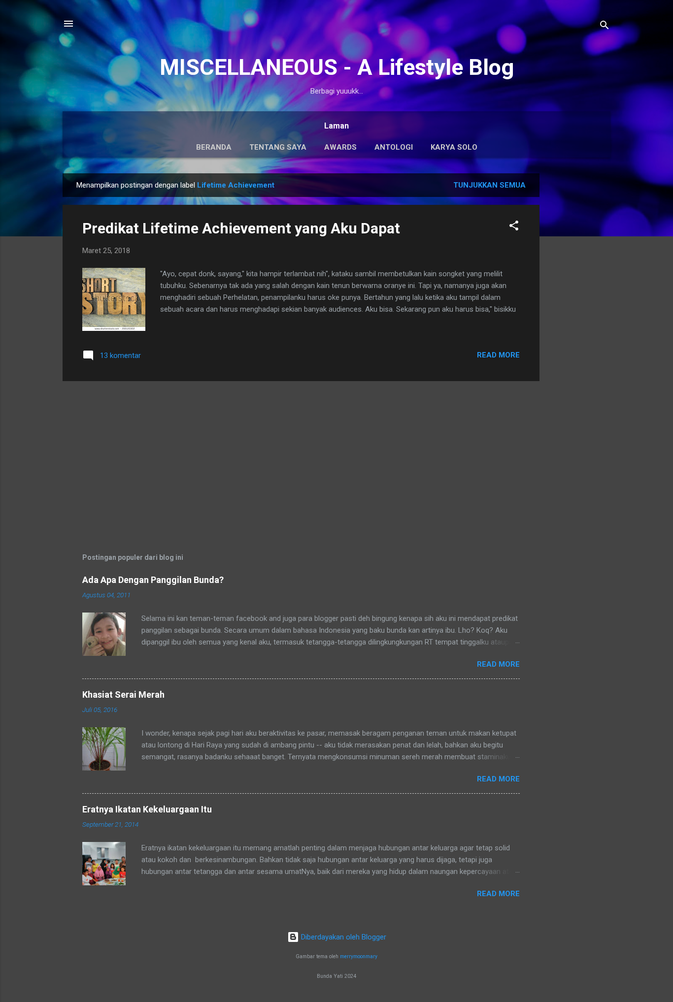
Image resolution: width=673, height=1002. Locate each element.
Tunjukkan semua (489, 185)
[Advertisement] (578, 321)
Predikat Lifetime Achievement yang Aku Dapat (241, 228)
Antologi (393, 147)
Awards (340, 147)
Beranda (214, 147)
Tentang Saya (277, 147)
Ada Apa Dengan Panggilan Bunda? (153, 580)
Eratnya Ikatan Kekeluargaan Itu (147, 809)
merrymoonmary (358, 956)
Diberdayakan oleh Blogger (342, 937)
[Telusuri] (604, 27)
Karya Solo (454, 147)
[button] (514, 227)
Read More (498, 355)
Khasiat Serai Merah (123, 694)
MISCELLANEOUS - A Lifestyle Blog (337, 67)
